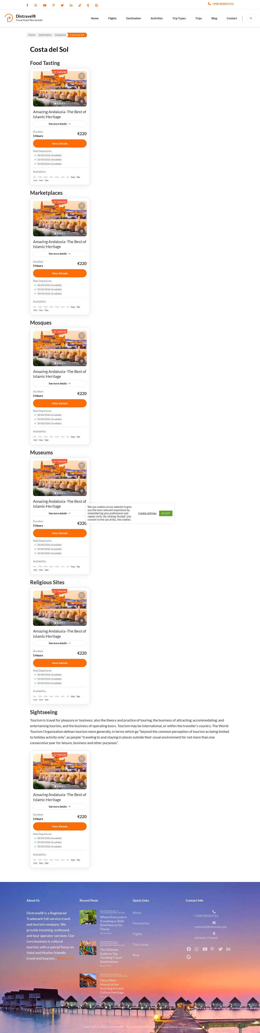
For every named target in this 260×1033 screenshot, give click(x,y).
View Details (60, 143)
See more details (58, 123)
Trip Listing (140, 944)
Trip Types (179, 18)
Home (95, 18)
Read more (65, 958)
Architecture (108, 974)
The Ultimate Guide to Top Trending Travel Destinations (111, 955)
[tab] (55, 103)
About (137, 912)
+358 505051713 (222, 3)
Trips (198, 18)
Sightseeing (124, 976)
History (113, 976)
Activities (157, 18)
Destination (133, 18)
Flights (112, 18)
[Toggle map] (81, 101)
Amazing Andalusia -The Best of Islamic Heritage (59, 114)
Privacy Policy (167, 1027)
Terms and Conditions (141, 1027)
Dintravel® (26, 16)
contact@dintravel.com (211, 927)
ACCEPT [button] (165, 513)
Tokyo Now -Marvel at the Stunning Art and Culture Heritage (112, 986)
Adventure (106, 911)
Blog (214, 18)
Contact (232, 18)
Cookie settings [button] (147, 513)
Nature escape (117, 913)
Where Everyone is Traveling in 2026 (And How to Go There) (113, 923)
